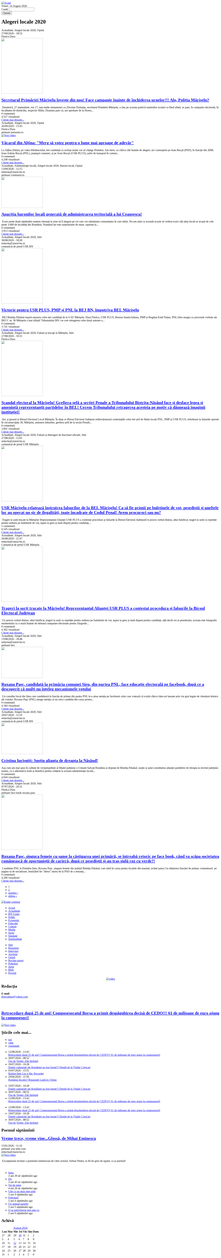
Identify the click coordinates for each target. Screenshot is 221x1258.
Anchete (12, 954)
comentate (13, 1045)
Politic (11, 917)
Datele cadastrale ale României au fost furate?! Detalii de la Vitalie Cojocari (49, 1067)
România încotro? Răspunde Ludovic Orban (32, 1079)
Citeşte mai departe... (12, 119)
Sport (11, 932)
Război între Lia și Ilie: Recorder (26, 1073)
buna (11, 1172)
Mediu (11, 929)
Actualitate (14, 910)
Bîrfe (11, 969)
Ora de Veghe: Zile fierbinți (23, 1061)
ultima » (12, 896)
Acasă (11, 907)
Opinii (11, 957)
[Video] (110, 978)
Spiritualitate (15, 939)
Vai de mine (14, 1185)
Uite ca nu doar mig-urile (22, 1191)
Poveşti (12, 972)
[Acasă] (6, 2)
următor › (13, 892)
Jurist (11, 966)
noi (10, 1039)
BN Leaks (14, 914)
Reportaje (13, 948)
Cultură (12, 926)
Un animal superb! (18, 1203)
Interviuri (13, 951)
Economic (13, 920)
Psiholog (13, 963)
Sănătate (12, 935)
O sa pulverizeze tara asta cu (23, 1210)
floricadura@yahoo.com (14, 996)
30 (20, 1235)
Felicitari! (13, 1197)
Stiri (10, 944)
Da (10, 1178)
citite (10, 1042)
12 (14, 1243)
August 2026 (20, 1227)
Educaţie (13, 923)
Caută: (5, 9)
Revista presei (15, 960)
